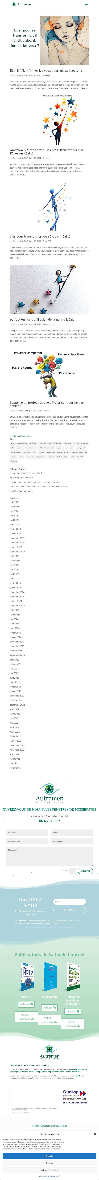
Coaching (47, 158)
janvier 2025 (15, 588)
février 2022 (15, 736)
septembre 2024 (17, 606)
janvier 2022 (15, 741)
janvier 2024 (15, 637)
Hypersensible (49, 448)
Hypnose (60, 448)
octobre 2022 (16, 700)
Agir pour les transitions (19, 443)
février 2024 (15, 633)
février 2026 (15, 529)
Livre (71, 448)
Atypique (46, 75)
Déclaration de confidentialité (49, 1176)
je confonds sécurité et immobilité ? (26, 473)
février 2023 (15, 687)
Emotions (20, 448)
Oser (34, 452)
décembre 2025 (17, 538)
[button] (95, 1134)
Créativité (84, 443)
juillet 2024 (15, 615)
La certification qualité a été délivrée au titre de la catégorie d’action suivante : (35, 1108)
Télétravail (50, 457)
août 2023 (14, 660)
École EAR (47, 241)
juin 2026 (14, 511)
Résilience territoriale (79, 452)
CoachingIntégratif (54, 443)
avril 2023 (14, 678)
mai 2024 (14, 619)
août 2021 (14, 754)
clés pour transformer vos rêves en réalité (40, 236)
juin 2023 (14, 669)
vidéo (73, 457)
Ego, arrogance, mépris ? (21, 478)
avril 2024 (14, 624)
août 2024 (14, 610)
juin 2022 (14, 718)
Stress (21, 457)
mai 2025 (14, 570)
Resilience (61, 452)
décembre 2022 (17, 696)
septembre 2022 (17, 705)
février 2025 (15, 583)
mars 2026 (15, 525)
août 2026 (14, 502)
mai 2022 (14, 723)
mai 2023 (14, 673)
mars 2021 (15, 763)
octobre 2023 (16, 651)
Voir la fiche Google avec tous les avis (49, 1126)
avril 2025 (14, 574)
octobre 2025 (16, 547)
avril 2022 (14, 727)
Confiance (67, 443)
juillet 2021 (15, 759)
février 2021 (15, 768)
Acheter (24, 1004)
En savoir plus (56, 923)
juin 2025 (14, 565)
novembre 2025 (17, 542)
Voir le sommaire (24, 1016)
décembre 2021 (17, 745)
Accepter (49, 1156)
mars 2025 (15, 579)
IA (66, 448)
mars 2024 (15, 628)
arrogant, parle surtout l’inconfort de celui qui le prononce (36, 482)
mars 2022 (15, 732)
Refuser (49, 1163)
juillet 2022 (15, 714)
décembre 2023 (17, 642)
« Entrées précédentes (20, 436)
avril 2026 (14, 520)
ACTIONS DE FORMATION (20, 1110)
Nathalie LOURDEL (21, 75)
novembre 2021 (17, 750)
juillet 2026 (15, 507)
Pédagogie (51, 452)
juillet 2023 (15, 664)
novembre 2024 (17, 597)
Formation (29, 448)
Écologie (14, 461)
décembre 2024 (17, 592)
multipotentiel (15, 452)
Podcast (41, 452)
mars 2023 (15, 682)
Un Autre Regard (62, 457)
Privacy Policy (56, 927)
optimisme (26, 452)
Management (48, 324)
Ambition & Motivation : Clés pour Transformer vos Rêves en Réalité (46, 151)
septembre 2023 (17, 655)
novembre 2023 (17, 646)
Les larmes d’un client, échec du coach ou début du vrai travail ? (39, 487)
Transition (40, 457)
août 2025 (14, 556)
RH (68, 452)
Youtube (80, 457)
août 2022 (14, 709)
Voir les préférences (49, 1170)
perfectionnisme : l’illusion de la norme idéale (42, 319)
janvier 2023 (15, 691)
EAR (12, 448)
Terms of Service (67, 927)
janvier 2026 (15, 534)
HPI (40, 448)
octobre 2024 (16, 601)
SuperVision (30, 457)
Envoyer (85, 870)
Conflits (76, 443)
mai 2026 (14, 515)
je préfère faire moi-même (21, 491)
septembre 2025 (17, 552)
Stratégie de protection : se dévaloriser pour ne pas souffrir (47, 404)
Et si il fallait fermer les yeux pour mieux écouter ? (46, 70)
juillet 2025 (15, 561)
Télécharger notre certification (21, 1112)
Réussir (13, 457)
